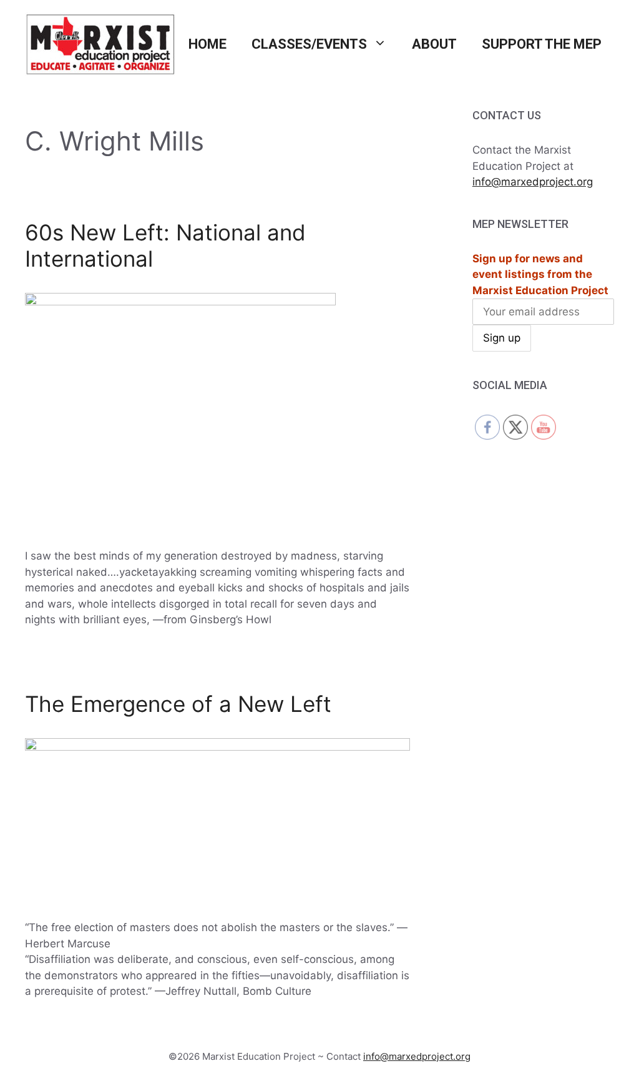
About (434, 44)
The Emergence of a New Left (178, 704)
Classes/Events (309, 44)
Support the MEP (542, 44)
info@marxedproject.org (532, 181)
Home (207, 44)
